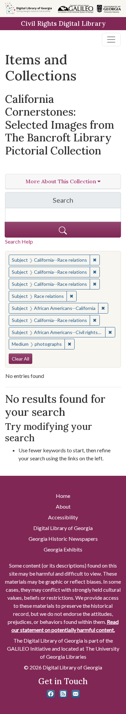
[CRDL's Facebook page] (51, 694)
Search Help (19, 241)
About (63, 506)
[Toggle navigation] (111, 39)
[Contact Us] (76, 694)
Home (63, 496)
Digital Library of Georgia (63, 528)
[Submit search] (63, 230)
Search (87, 202)
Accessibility (63, 517)
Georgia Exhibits (63, 549)
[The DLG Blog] (63, 694)
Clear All (20, 359)
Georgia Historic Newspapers (63, 538)
